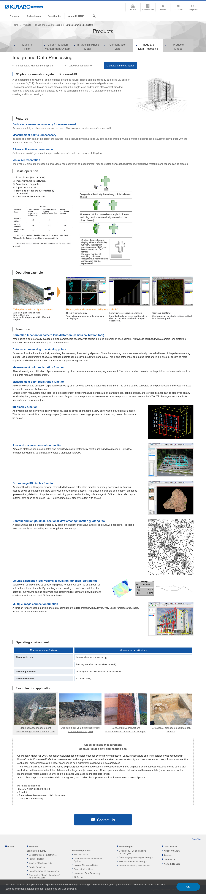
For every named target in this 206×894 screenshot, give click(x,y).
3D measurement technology (133, 861)
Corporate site (148, 9)
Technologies (34, 16)
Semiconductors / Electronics (43, 854)
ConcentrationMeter (117, 46)
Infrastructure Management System (34, 65)
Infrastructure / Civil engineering (44, 870)
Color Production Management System (88, 860)
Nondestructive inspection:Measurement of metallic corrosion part (125, 729)
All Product (79, 877)
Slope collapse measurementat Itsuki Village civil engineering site (35, 729)
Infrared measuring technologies (134, 865)
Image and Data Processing (48, 24)
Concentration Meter (83, 869)
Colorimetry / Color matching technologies (132, 852)
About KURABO (76, 16)
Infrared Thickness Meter (86, 865)
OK (188, 886)
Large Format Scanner (80, 65)
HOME (133, 9)
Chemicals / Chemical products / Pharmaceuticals (44, 876)
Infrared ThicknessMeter (88, 46)
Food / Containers (37, 866)
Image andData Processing (148, 46)
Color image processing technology (136, 857)
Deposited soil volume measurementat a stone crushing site (80, 729)
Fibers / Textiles (36, 858)
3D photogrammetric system (120, 65)
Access (163, 9)
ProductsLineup (178, 46)
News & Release (172, 863)
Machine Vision (81, 854)
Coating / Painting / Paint (40, 862)
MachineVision (27, 46)
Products (26, 24)
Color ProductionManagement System (57, 46)
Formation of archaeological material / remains (171, 729)
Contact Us (178, 9)
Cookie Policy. (69, 889)
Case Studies (54, 16)
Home (15, 24)
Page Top (196, 839)
